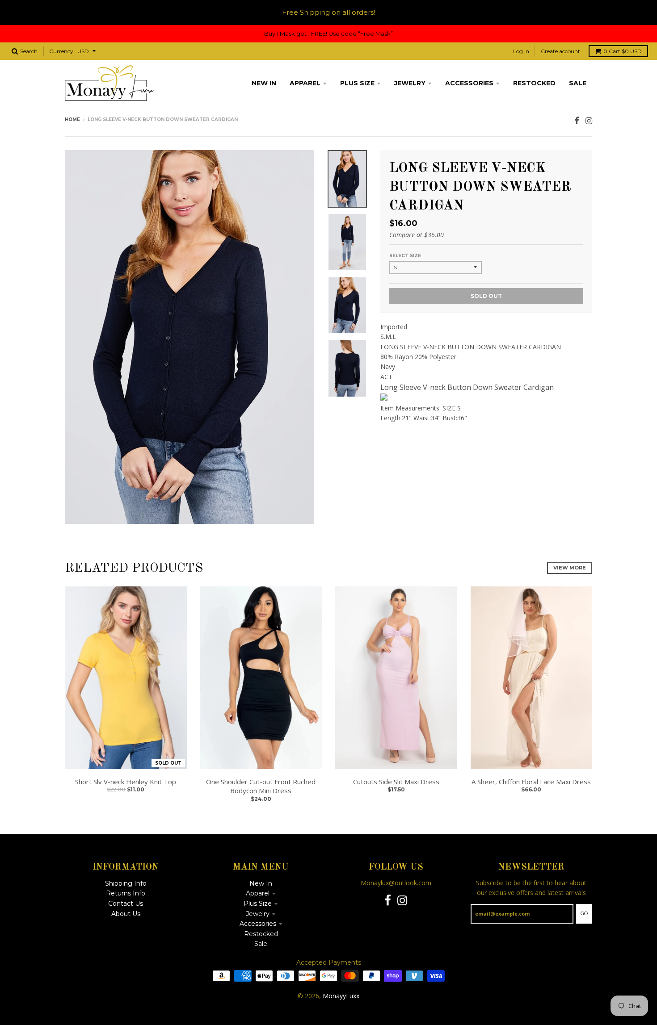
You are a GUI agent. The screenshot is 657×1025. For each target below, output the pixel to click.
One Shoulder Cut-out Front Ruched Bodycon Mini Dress (261, 786)
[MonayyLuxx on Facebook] (576, 120)
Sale (260, 944)
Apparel (258, 893)
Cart (622, 51)
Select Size (405, 256)
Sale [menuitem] (577, 83)
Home (72, 119)
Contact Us (125, 903)
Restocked (261, 934)
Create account (560, 51)
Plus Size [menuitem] (357, 83)
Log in (521, 51)
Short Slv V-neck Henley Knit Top (125, 781)
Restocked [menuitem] (534, 83)
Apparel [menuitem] (305, 83)
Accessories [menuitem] (469, 83)
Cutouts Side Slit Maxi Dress (396, 781)
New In (260, 883)
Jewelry (258, 914)
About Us (125, 914)
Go (584, 913)
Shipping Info (126, 883)
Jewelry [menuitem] (409, 83)
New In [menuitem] (264, 83)
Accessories (258, 924)
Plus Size (258, 903)
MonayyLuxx (341, 996)
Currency (61, 51)
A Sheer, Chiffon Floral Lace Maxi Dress (531, 781)
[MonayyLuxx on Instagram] (588, 120)
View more (569, 568)
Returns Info (125, 893)
